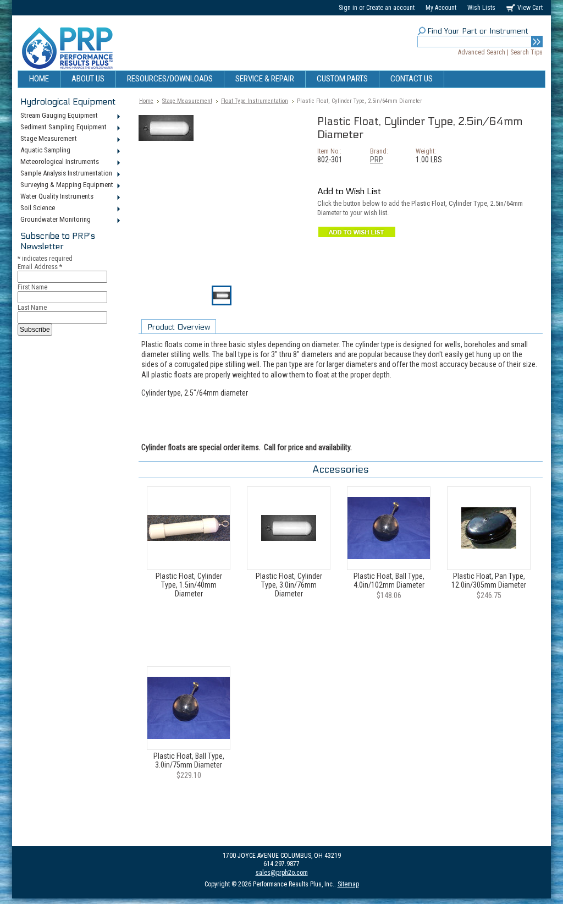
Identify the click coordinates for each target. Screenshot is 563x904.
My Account (441, 8)
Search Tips (526, 52)
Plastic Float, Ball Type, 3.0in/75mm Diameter (188, 760)
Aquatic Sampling (44, 151)
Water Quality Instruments (55, 197)
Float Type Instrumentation (254, 101)
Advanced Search (481, 52)
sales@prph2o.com (282, 872)
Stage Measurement (47, 139)
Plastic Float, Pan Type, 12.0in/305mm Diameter (488, 580)
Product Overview (178, 327)
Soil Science (36, 208)
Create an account (390, 8)
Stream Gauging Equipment (58, 116)
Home (146, 101)
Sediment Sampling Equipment (62, 128)
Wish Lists (481, 8)
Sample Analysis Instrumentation (65, 174)
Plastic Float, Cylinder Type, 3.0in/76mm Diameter (289, 585)
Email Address (40, 266)
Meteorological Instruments (58, 162)
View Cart (530, 8)
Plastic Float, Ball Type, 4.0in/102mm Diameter (389, 580)
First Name (32, 287)
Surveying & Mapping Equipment (65, 185)
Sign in (348, 8)
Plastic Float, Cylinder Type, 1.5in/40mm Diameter (189, 585)
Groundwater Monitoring (54, 220)
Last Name (32, 307)
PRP (376, 159)
